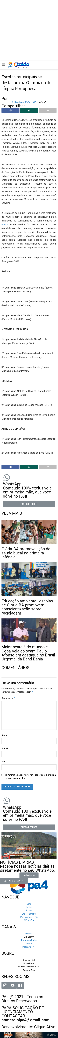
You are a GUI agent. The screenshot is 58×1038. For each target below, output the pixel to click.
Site (3, 761)
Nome (4, 735)
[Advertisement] (29, 30)
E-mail (4, 748)
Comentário (8, 698)
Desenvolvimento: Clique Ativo (28, 1027)
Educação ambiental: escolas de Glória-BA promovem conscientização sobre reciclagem (27, 607)
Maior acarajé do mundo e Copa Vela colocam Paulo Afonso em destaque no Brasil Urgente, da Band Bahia (28, 653)
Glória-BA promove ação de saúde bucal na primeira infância (25, 553)
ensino (4, 224)
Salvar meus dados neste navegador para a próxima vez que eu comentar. (30, 776)
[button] (29, 504)
